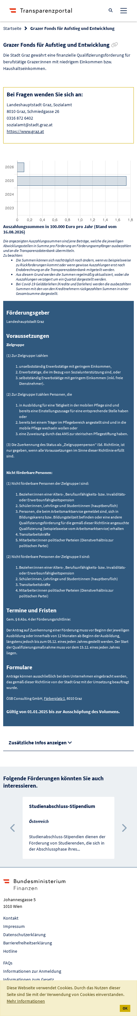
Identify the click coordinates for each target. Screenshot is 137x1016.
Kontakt (10, 918)
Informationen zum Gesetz (28, 979)
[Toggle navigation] (123, 10)
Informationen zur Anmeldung (32, 971)
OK (125, 1008)
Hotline (10, 951)
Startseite (12, 28)
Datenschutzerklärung (24, 934)
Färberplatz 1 (54, 698)
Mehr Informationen (26, 1001)
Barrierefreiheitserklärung (27, 943)
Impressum (14, 926)
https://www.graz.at (25, 131)
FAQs (7, 963)
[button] (13, 828)
